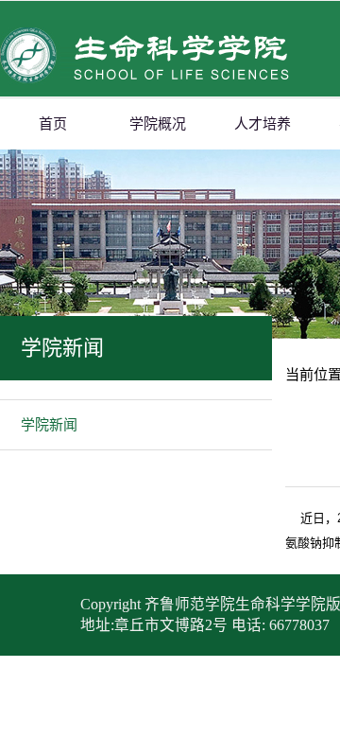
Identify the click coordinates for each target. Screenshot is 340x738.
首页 (53, 124)
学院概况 (157, 124)
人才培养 (262, 124)
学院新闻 (49, 424)
